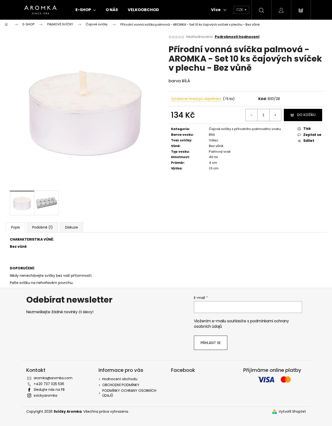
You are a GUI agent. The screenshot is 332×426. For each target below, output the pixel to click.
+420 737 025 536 (49, 383)
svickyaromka (45, 395)
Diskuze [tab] (71, 227)
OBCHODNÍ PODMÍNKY (120, 384)
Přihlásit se (211, 342)
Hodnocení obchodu (119, 379)
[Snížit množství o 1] (252, 115)
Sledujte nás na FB (49, 389)
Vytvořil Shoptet (292, 411)
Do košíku (306, 114)
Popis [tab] (15, 227)
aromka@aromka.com (53, 378)
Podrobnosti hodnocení (237, 36)
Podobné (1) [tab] (42, 227)
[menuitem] (86, 10)
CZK (240, 9)
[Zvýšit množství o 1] (275, 115)
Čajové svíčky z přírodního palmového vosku (245, 129)
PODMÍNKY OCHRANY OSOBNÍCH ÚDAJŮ (129, 393)
